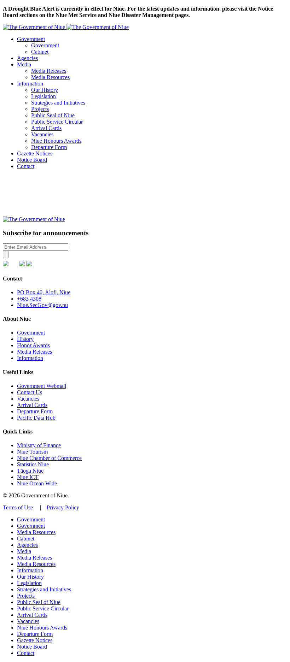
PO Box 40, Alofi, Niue (43, 292)
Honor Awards (33, 345)
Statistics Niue (33, 464)
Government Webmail (41, 386)
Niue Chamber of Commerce (49, 458)
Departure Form (49, 147)
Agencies (27, 58)
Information (30, 84)
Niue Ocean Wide (37, 483)
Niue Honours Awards (56, 141)
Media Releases (48, 71)
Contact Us (29, 392)
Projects (40, 109)
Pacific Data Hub (36, 418)
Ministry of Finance (39, 445)
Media (24, 64)
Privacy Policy (63, 507)
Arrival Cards (46, 128)
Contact (25, 166)
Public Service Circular (57, 122)
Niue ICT (28, 477)
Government (31, 39)
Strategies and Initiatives (58, 103)
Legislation (43, 96)
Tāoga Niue (30, 471)
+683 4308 (29, 299)
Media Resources (50, 77)
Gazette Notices (34, 153)
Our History (44, 90)
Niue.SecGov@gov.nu (42, 305)
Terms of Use (18, 507)
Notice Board (32, 160)
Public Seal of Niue (53, 115)
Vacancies (42, 134)
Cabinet (39, 52)
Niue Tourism (32, 452)
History (25, 339)
